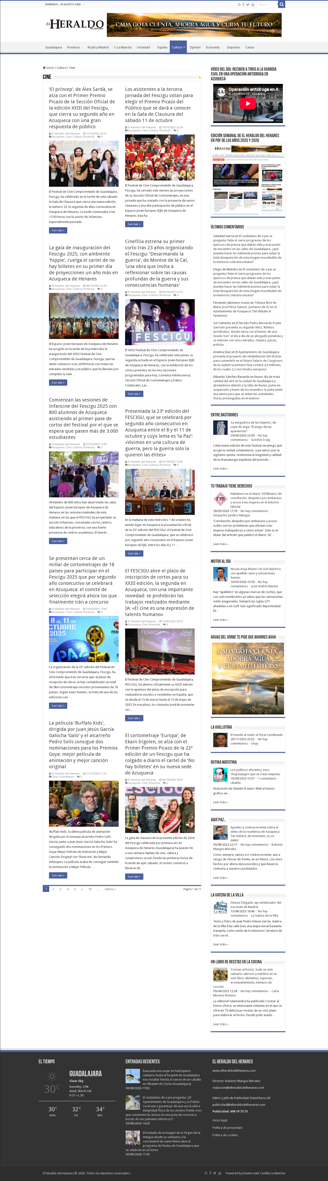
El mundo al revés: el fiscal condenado (257, 735)
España (162, 47)
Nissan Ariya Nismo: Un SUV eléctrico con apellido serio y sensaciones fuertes (256, 573)
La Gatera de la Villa (264, 915)
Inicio (50, 68)
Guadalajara (53, 47)
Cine (68, 136)
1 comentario (267, 778)
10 (89, 889)
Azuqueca (58, 136)
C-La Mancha (123, 47)
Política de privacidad (227, 1127)
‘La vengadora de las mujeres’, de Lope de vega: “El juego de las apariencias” (253, 427)
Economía (212, 47)
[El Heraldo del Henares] (75, 24)
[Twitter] (248, 4)
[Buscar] (281, 4)
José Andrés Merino (264, 586)
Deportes (233, 47)
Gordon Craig (260, 440)
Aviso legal (220, 1120)
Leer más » (58, 230)
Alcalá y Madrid (98, 47)
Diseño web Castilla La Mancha (264, 1173)
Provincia (73, 47)
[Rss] (239, 4)
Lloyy (254, 743)
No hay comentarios (254, 511)
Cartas (249, 47)
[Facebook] (243, 4)
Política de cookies (225, 1135)
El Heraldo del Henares (66, 133)
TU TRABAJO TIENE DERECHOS (231, 486)
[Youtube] (253, 4)
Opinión (195, 47)
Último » (110, 889)
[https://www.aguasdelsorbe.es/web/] (194, 24)
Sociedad (143, 47)
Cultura (177, 47)
